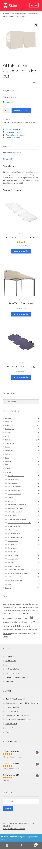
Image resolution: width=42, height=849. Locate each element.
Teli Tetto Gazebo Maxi (15, 581)
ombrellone (11, 613)
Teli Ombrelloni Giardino (16, 570)
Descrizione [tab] (7, 146)
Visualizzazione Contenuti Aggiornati (19, 719)
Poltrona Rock (17, 618)
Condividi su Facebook (14, 132)
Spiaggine (11, 562)
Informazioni (10, 656)
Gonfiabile (8, 440)
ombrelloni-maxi (18, 613)
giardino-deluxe (20, 607)
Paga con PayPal (11, 724)
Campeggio (9, 425)
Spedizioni (9, 665)
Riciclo (7, 732)
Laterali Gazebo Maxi (15, 512)
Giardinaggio (9, 429)
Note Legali (9, 681)
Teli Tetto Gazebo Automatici (17, 573)
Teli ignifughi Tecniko (19, 634)
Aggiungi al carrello (21, 110)
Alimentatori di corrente (16, 476)
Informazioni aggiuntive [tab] (12, 153)
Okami (5, 613)
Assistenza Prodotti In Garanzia (17, 715)
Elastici (10, 501)
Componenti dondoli (14, 490)
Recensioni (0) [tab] (8, 159)
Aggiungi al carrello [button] (21, 251)
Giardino (8, 432)
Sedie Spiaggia (13, 559)
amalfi (10, 604)
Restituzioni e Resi (12, 669)
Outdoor (8, 461)
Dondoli (10, 497)
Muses (23, 610)
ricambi (28, 618)
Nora (31, 610)
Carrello (32, 843)
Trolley (10, 584)
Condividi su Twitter (13, 129)
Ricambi (13, 14)
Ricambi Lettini (13, 544)
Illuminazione (9, 443)
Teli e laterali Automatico (23, 622)
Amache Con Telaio (14, 479)
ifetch (30, 607)
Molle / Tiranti (12, 515)
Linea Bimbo (9, 450)
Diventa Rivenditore (12, 728)
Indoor (7, 447)
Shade (11, 622)
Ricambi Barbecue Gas (15, 537)
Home (7, 14)
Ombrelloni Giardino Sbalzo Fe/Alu (19, 523)
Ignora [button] (3, 839)
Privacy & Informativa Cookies (16, 677)
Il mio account (7, 845)
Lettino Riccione (11, 610)
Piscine (7, 469)
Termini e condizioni (12, 673)
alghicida (5, 604)
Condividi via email (13, 138)
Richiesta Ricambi (12, 707)
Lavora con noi (10, 661)
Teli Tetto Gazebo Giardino (17, 577)
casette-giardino (25, 604)
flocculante (10, 607)
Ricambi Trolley (13, 552)
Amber (14, 604)
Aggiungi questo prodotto (15, 135)
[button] (36, 25)
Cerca (21, 845)
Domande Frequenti (12, 711)
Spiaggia (8, 588)
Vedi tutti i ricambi (9, 97)
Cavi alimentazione (14, 487)
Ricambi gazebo (13, 541)
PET (6, 465)
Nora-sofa (35, 610)
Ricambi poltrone (13, 548)
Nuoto (7, 458)
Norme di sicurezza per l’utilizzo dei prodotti (21, 703)
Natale (7, 454)
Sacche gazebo (13, 555)
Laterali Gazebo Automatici (26, 14)
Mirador (18, 610)
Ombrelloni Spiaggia (14, 526)
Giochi (7, 436)
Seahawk (6, 622)
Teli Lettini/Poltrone (14, 566)
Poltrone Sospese (13, 530)
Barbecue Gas (12, 483)
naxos (28, 610)
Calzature (8, 422)
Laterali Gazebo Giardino (16, 508)
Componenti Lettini (14, 494)
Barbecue (8, 418)
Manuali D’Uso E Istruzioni (15, 699)
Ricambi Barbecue (14, 534)
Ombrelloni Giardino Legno (17, 519)
